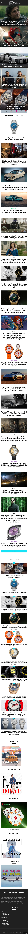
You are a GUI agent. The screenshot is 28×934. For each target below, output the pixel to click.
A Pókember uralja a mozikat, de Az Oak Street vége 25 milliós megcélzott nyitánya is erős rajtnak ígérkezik (14, 260)
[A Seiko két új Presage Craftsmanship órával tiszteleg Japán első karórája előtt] (14, 273)
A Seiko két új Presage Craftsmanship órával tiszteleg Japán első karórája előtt (14, 285)
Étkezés (4, 913)
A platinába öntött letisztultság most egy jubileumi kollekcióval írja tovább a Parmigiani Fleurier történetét (14, 732)
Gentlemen (4, 916)
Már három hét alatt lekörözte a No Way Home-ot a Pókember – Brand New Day (14, 162)
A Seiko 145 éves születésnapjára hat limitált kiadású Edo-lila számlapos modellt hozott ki (14, 545)
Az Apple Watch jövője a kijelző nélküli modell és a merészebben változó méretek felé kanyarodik (14, 413)
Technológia (13, 410)
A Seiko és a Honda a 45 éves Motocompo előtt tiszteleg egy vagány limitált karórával (14, 680)
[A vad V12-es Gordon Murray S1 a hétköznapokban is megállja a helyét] (14, 199)
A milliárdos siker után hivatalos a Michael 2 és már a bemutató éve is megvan (14, 492)
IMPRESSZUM (22, 932)
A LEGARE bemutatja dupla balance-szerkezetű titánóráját (14, 576)
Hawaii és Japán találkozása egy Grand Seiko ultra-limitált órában (14, 139)
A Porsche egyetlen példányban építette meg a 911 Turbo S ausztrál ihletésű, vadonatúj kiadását (14, 388)
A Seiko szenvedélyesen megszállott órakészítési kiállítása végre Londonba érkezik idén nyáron (14, 465)
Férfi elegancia (14, 104)
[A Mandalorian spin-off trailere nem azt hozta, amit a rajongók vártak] (14, 225)
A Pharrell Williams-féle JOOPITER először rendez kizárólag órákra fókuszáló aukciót (14, 696)
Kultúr (13, 19)
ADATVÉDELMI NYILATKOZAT (12, 932)
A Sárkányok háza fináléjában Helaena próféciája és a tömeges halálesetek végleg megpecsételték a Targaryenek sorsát (14, 439)
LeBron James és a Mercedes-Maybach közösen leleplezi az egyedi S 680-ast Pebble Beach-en (14, 187)
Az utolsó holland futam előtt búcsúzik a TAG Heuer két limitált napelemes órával (14, 364)
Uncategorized (5, 924)
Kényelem (4, 917)
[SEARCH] (26, 3)
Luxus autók (13, 62)
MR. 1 (4, 932)
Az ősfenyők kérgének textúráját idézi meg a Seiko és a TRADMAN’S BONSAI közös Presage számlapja (14, 310)
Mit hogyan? (5, 921)
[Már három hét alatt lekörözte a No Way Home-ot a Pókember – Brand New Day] (14, 150)
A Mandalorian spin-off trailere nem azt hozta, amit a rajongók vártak (14, 237)
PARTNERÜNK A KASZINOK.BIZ (13, 829)
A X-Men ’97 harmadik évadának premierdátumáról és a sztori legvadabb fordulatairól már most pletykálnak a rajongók (14, 336)
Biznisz (3, 911)
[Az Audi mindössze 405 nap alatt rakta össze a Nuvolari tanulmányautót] (14, 57)
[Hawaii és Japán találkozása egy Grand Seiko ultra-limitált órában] (14, 127)
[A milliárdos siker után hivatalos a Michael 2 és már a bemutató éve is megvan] (14, 479)
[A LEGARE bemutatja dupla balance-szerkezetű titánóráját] (14, 99)
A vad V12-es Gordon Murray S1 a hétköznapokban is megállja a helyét (14, 211)
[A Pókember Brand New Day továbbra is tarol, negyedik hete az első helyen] (14, 36)
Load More (14, 551)
